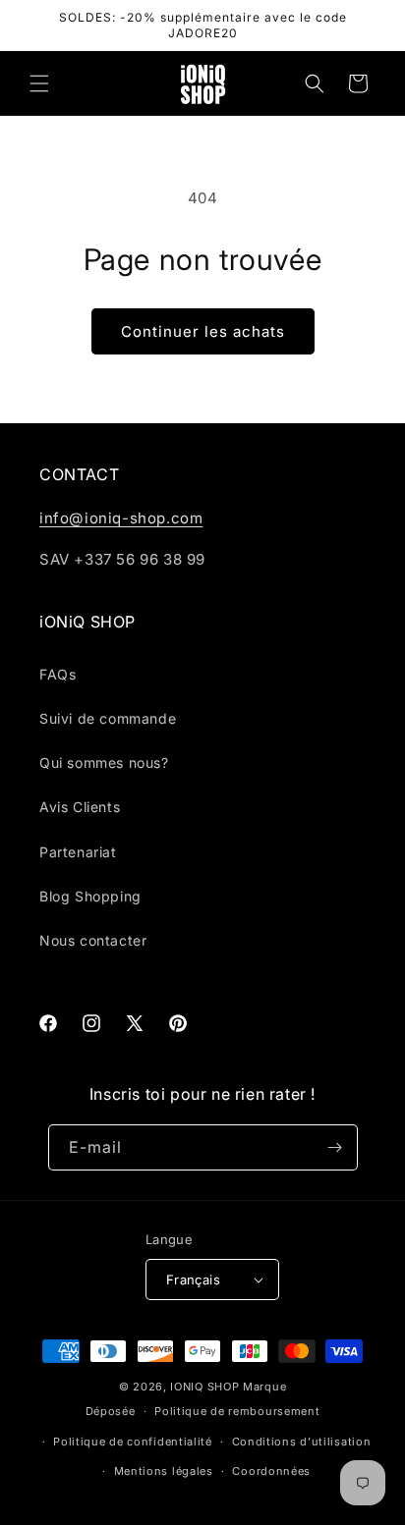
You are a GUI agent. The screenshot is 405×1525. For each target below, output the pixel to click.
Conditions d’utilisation (302, 1441)
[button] (39, 83)
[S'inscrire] (335, 1147)
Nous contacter (92, 940)
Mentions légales (163, 1471)
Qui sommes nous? (104, 762)
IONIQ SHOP (204, 1386)
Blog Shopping (90, 896)
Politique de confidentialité (132, 1441)
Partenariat (78, 852)
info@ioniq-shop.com (120, 518)
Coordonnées (271, 1471)
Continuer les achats (203, 331)
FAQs (57, 674)
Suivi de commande (107, 718)
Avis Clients (79, 806)
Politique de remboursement (236, 1411)
